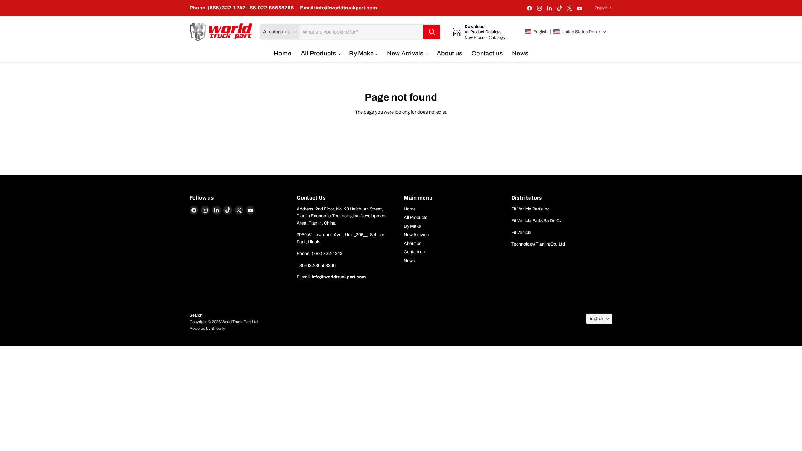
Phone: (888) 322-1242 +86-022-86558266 (242, 7)
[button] (566, 32)
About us (449, 53)
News (520, 53)
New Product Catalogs (485, 37)
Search (196, 315)
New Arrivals (406, 53)
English (601, 8)
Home (282, 53)
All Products (319, 53)
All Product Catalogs (483, 31)
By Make (362, 53)
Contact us (487, 53)
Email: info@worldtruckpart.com (338, 7)
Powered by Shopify (207, 328)
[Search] (431, 32)
